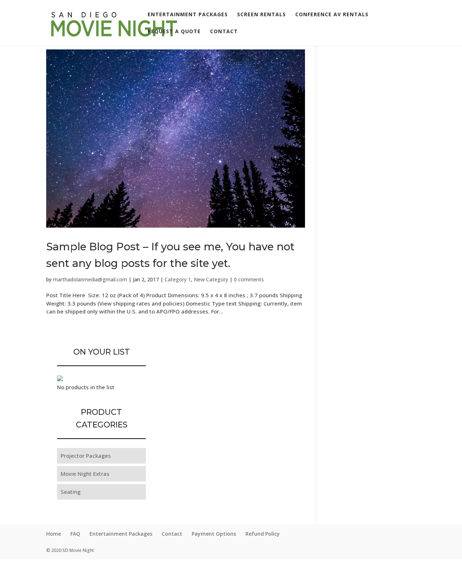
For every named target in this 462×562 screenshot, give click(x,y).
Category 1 (178, 279)
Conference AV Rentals (332, 15)
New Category (211, 279)
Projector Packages (86, 455)
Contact (224, 32)
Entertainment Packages (188, 15)
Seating (70, 491)
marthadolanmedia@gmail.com (90, 279)
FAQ (75, 533)
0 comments (249, 279)
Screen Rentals (261, 15)
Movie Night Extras (85, 473)
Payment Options (214, 533)
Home (53, 533)
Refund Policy (262, 533)
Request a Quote (174, 32)
